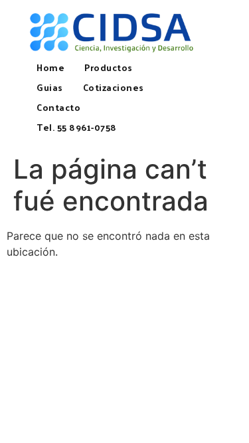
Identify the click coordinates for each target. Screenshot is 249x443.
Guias (50, 87)
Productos (108, 67)
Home (50, 67)
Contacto (58, 107)
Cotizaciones (113, 87)
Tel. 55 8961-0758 (77, 127)
